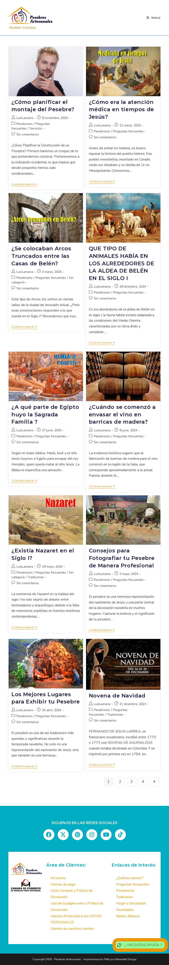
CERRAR (112, 376)
